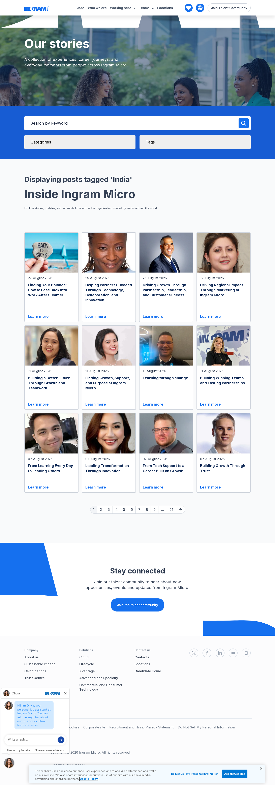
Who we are (97, 8)
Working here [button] (120, 8)
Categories (41, 142)
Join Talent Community (229, 8)
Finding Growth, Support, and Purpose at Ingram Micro (107, 383)
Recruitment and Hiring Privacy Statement (141, 727)
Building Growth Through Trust (222, 468)
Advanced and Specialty (98, 678)
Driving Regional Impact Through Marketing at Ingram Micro (221, 290)
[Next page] (180, 510)
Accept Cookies (234, 773)
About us (31, 657)
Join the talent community (137, 605)
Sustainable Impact (39, 664)
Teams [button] (144, 8)
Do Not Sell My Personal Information (206, 727)
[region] (147, 774)
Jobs (81, 8)
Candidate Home (147, 671)
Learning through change (165, 378)
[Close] (261, 768)
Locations (165, 8)
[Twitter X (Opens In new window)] (193, 653)
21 (171, 509)
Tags (150, 142)
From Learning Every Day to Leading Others (50, 468)
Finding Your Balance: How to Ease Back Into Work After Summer (47, 290)
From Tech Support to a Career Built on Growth (163, 468)
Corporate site (94, 727)
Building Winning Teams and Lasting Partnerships (222, 380)
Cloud (84, 657)
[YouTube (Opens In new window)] (233, 653)
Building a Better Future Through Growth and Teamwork (49, 383)
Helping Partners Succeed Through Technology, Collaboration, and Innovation (108, 292)
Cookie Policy (89, 778)
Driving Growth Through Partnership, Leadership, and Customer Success (165, 290)
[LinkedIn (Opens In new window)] (220, 653)
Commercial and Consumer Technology (101, 687)
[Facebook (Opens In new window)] (207, 653)
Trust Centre (34, 678)
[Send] (244, 123)
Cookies (73, 727)
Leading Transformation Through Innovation (107, 468)
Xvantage (87, 671)
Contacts (141, 657)
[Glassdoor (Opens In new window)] (246, 653)
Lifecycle (86, 664)
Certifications (35, 671)
